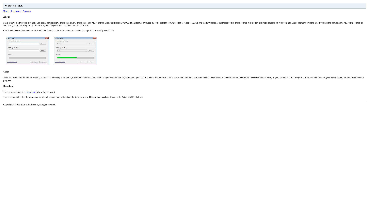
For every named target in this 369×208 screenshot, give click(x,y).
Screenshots (16, 11)
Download (30, 92)
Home (6, 11)
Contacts (27, 11)
